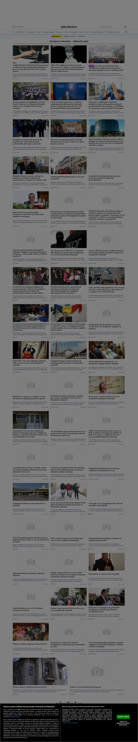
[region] (69, 722)
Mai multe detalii (14, 716)
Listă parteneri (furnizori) (69, 722)
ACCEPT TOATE (123, 717)
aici (18, 730)
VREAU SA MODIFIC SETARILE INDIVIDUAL (123, 723)
